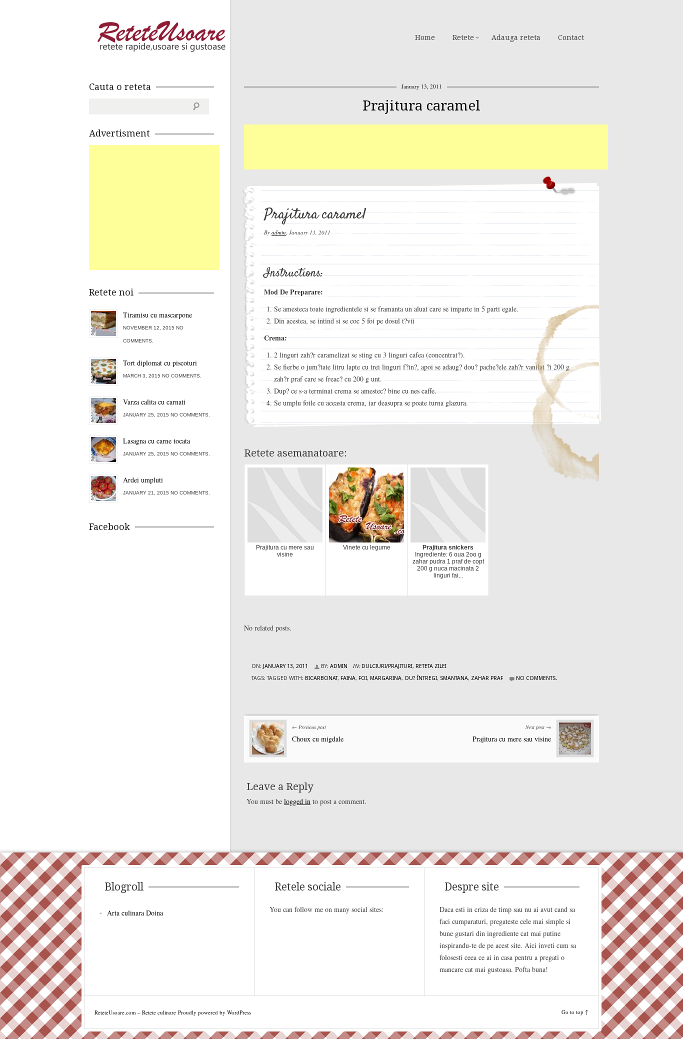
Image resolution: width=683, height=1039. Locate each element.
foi (362, 678)
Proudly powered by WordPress (214, 1012)
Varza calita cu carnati (154, 401)
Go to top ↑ (575, 1012)
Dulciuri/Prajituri (387, 666)
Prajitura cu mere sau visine (511, 739)
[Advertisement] (426, 147)
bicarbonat (321, 678)
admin (279, 232)
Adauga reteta (516, 38)
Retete (463, 38)
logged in (297, 801)
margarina (386, 678)
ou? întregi (420, 678)
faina (348, 678)
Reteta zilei (431, 666)
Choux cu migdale (318, 739)
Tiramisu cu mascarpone (157, 315)
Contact (571, 38)
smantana (454, 678)
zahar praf (487, 678)
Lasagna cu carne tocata (156, 441)
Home (425, 38)
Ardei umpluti (143, 479)
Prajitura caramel (421, 106)
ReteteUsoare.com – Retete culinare (161, 36)
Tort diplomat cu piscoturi (160, 363)
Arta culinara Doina (135, 913)
